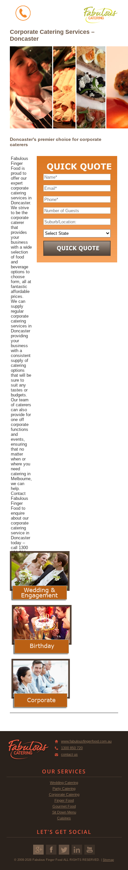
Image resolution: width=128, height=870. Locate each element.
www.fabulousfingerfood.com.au (86, 741)
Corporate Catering (64, 794)
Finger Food (64, 800)
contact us (69, 754)
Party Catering (64, 789)
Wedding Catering (64, 783)
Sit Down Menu (64, 812)
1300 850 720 (72, 748)
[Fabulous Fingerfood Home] (100, 15)
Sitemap (108, 859)
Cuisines (64, 818)
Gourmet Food (64, 806)
